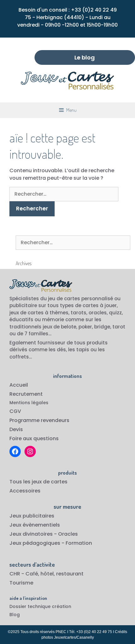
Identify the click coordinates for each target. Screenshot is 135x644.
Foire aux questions (34, 438)
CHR (14, 573)
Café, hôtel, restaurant (54, 573)
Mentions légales (28, 402)
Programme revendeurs (39, 420)
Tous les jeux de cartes (38, 481)
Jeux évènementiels (34, 524)
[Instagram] (30, 451)
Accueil (18, 385)
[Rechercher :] (63, 194)
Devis (16, 429)
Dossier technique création (40, 606)
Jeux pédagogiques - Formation (50, 543)
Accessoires (24, 490)
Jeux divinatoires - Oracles (43, 534)
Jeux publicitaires (31, 515)
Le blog (84, 57)
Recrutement (26, 394)
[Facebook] (15, 451)
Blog (14, 614)
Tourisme (21, 582)
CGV (15, 411)
